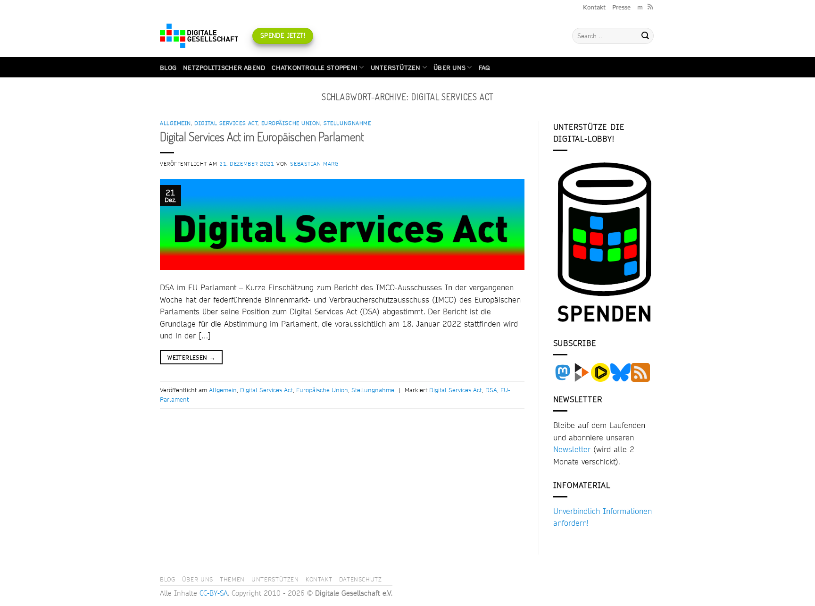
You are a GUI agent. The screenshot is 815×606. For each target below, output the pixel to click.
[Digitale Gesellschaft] (199, 36)
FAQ (484, 67)
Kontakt (594, 7)
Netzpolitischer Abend (224, 67)
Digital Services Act (226, 123)
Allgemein (175, 123)
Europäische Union (291, 123)
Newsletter (571, 449)
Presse (621, 7)
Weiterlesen (191, 357)
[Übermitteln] (645, 36)
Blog (168, 67)
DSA (491, 390)
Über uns (449, 67)
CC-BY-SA (214, 593)
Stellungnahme (347, 123)
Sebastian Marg (314, 163)
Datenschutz (360, 579)
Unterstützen (396, 67)
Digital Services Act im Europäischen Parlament (262, 136)
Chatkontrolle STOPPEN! (315, 67)
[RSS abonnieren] (650, 7)
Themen (232, 579)
